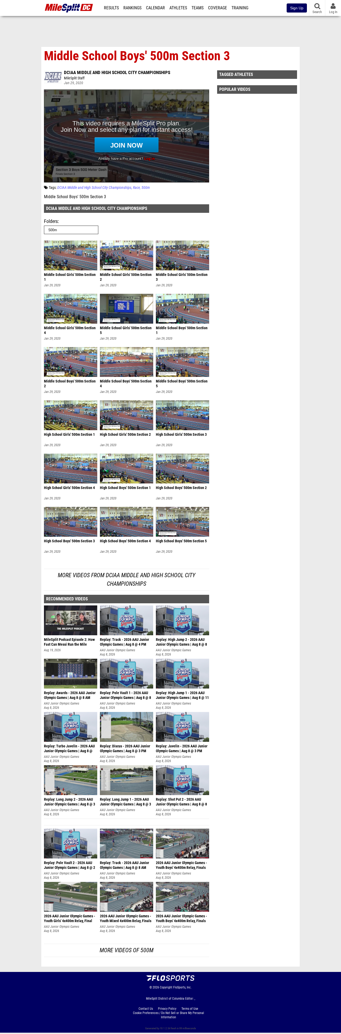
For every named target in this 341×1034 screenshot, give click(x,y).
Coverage (217, 8)
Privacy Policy (167, 1009)
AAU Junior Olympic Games (117, 650)
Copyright (166, 987)
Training (240, 8)
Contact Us (146, 1009)
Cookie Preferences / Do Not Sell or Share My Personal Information (168, 1015)
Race (136, 187)
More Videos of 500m (126, 950)
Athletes (178, 8)
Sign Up (296, 8)
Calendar (155, 8)
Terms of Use (189, 1009)
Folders (51, 221)
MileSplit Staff (74, 78)
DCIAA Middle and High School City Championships (117, 72)
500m (145, 187)
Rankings (132, 8)
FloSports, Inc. (182, 987)
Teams (198, 8)
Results (111, 8)
